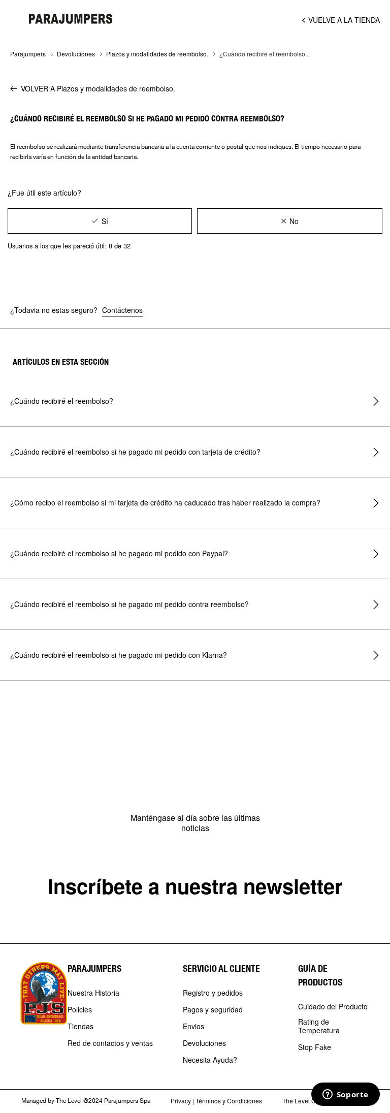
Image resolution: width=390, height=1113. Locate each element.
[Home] (71, 19)
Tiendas (80, 1026)
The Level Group (305, 1100)
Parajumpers (28, 53)
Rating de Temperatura (319, 1026)
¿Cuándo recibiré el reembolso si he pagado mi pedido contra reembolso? (129, 604)
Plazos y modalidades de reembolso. (157, 53)
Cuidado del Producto (333, 1006)
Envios (193, 1026)
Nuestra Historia (93, 993)
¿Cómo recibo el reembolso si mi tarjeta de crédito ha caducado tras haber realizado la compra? (165, 502)
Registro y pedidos (213, 993)
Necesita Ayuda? (210, 1060)
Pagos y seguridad (213, 1009)
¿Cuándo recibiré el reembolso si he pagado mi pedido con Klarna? (118, 655)
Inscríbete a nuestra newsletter (195, 885)
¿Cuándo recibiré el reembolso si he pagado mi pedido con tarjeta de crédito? (135, 452)
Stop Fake (314, 1047)
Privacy (181, 1100)
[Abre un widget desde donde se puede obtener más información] (345, 1095)
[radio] (100, 221)
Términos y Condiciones (229, 1100)
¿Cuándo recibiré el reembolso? (61, 401)
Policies (80, 1009)
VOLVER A (98, 88)
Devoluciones (76, 53)
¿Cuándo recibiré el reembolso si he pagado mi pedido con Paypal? (119, 553)
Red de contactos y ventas (110, 1043)
